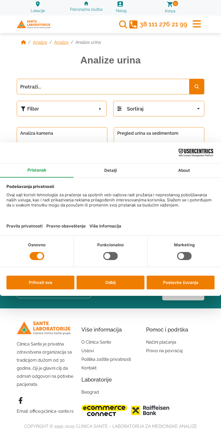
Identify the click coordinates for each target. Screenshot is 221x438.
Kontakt (88, 368)
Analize (40, 42)
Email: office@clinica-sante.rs (45, 411)
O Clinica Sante (96, 342)
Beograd (90, 392)
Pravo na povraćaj (164, 350)
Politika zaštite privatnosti (106, 359)
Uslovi (87, 350)
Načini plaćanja (161, 342)
